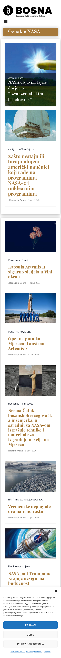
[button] (56, 591)
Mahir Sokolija (16, 450)
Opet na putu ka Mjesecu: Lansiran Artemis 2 (26, 343)
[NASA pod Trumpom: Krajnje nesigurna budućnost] (30, 545)
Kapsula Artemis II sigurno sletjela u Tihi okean (30, 271)
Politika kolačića (18, 651)
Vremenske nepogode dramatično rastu (29, 509)
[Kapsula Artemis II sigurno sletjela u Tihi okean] (30, 238)
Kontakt (47, 651)
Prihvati (30, 625)
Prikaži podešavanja (30, 644)
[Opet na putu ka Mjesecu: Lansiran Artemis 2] (30, 310)
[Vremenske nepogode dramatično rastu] (30, 478)
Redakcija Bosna (17, 200)
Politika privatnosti (34, 651)
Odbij (30, 634)
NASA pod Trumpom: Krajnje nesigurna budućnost (29, 578)
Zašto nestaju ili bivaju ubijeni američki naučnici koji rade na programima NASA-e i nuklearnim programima (28, 175)
